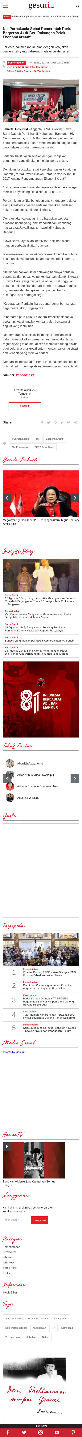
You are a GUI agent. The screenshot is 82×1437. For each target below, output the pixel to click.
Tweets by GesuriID (15, 1051)
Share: (7, 422)
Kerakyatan (10, 1252)
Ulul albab (31, 1337)
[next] (75, 498)
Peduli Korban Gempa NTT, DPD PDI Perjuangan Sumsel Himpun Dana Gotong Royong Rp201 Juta (48, 1001)
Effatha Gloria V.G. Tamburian (30, 67)
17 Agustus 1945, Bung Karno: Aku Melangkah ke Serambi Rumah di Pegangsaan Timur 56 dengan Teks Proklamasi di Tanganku (40, 601)
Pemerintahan (16, 62)
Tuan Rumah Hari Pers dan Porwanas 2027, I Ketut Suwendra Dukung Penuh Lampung (49, 1016)
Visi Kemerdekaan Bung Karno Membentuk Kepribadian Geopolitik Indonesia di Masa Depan (38, 616)
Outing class (61, 1318)
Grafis (6, 1273)
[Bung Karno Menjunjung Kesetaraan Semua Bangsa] (34, 1160)
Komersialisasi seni (16, 1328)
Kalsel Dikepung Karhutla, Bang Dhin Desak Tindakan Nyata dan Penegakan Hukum (49, 1029)
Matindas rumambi (38, 1318)
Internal (7, 1257)
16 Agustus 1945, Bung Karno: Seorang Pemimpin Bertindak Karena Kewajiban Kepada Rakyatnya (35, 629)
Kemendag (67, 1328)
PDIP (37, 439)
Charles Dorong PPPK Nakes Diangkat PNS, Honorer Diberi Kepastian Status (49, 974)
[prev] (7, 778)
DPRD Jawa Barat (44, 447)
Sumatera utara (13, 1318)
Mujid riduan (39, 1328)
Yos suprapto (12, 1337)
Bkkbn (45, 1337)
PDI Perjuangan (20, 439)
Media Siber (10, 1292)
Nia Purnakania (20, 447)
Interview (8, 1262)
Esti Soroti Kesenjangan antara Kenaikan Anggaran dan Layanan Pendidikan (47, 987)
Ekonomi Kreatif (55, 439)
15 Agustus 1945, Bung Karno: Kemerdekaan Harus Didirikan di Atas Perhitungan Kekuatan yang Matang (36, 652)
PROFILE (25, 406)
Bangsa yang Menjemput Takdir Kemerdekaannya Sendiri (39, 640)
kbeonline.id (25, 375)
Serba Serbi (10, 1267)
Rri (53, 1328)
